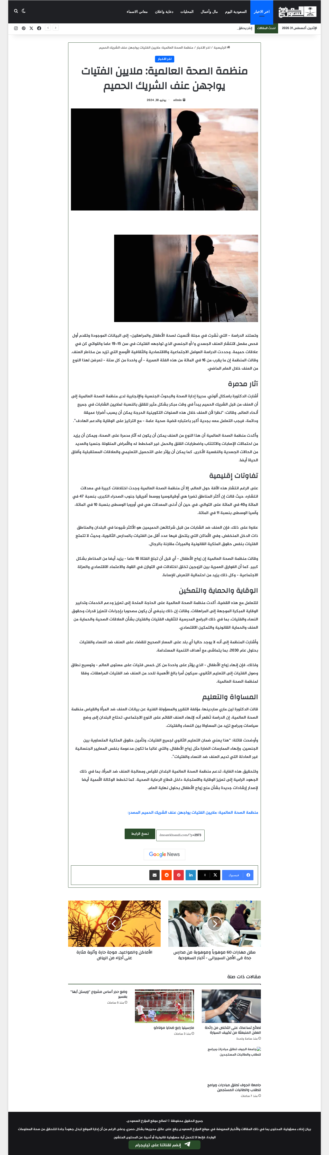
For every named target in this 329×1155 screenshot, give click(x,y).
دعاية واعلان (164, 12)
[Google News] (164, 854)
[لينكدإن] (191, 875)
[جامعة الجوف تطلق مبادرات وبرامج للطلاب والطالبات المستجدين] (231, 1063)
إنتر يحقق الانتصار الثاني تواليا (230, 28)
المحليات (187, 12)
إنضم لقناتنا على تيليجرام (158, 1145)
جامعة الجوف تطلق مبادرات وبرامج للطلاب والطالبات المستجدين (234, 1087)
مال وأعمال (209, 12)
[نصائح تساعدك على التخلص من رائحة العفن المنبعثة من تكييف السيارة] (231, 1006)
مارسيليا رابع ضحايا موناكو (174, 1027)
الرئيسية (220, 48)
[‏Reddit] (166, 875)
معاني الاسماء (137, 12)
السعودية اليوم (236, 12)
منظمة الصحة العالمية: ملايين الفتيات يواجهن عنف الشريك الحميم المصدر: (193, 812)
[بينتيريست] (178, 875)
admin (177, 100)
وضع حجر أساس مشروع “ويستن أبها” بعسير (98, 994)
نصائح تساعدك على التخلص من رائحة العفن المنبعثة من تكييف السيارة (233, 1030)
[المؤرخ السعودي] (297, 11)
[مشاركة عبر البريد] (154, 875)
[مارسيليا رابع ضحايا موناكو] (164, 1006)
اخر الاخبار (262, 12)
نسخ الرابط (140, 834)
